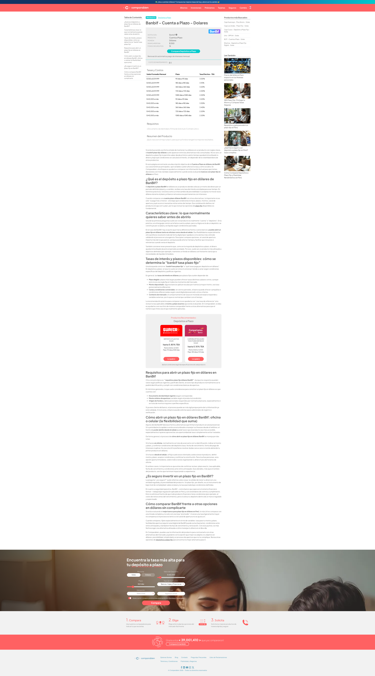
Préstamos (210, 8)
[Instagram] (190, 668)
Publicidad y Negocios (189, 661)
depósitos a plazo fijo (164, 540)
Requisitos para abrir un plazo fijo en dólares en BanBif (132, 50)
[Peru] (250, 6)
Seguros (232, 8)
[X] (193, 668)
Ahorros (183, 8)
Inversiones (196, 8)
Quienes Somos (166, 657)
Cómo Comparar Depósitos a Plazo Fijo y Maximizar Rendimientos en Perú (236, 175)
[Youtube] (187, 668)
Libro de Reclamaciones (218, 657)
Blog (176, 657)
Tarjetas (221, 8)
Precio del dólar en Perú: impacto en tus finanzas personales (234, 77)
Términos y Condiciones (176, 598)
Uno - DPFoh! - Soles (231, 35)
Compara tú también (177, 644)
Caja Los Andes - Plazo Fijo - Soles (236, 26)
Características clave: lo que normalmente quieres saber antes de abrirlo (133, 32)
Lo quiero (171, 359)
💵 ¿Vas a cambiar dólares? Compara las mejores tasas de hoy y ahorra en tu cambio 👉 (187, 2)
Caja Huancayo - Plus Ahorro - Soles (237, 22)
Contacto (184, 657)
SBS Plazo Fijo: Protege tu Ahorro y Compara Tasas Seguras (234, 102)
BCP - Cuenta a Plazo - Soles (234, 39)
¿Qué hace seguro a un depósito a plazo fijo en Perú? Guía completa (236, 150)
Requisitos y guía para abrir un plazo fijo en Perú (236, 126)
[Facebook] (181, 668)
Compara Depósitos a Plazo (183, 51)
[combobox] (171, 584)
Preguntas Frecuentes (198, 657)
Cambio (243, 8)
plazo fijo (198, 206)
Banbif (172, 35)
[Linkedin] (184, 668)
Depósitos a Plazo (164, 18)
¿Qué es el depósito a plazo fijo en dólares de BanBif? (132, 24)
